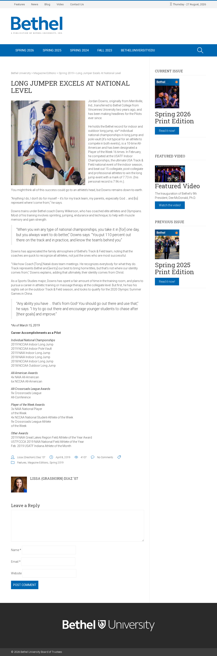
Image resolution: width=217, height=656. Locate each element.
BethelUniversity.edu (138, 50)
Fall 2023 (104, 50)
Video (60, 4)
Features (19, 4)
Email (16, 561)
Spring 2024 (79, 50)
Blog (47, 4)
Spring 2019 (57, 462)
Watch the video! (170, 205)
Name (16, 550)
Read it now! (167, 130)
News (34, 4)
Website (16, 573)
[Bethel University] (37, 25)
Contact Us (77, 4)
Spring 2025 (52, 50)
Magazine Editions (38, 462)
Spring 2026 (24, 50)
